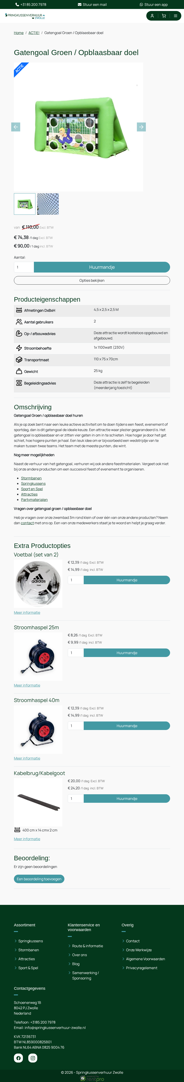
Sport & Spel (28, 967)
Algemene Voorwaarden (145, 958)
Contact (133, 940)
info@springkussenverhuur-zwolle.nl (55, 1027)
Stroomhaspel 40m (36, 700)
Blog (75, 963)
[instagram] (32, 1058)
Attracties (29, 494)
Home (19, 32)
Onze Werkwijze (139, 949)
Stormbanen (31, 478)
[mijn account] (152, 16)
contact (27, 522)
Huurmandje (102, 267)
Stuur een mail (95, 4)
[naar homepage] (25, 16)
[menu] (175, 16)
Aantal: (20, 257)
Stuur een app (156, 4)
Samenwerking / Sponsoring (85, 975)
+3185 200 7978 (42, 1022)
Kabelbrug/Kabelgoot (39, 773)
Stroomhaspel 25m (36, 627)
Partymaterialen (34, 499)
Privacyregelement (141, 967)
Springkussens (33, 483)
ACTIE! (33, 32)
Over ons (79, 954)
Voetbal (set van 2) (36, 554)
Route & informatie (87, 945)
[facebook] (18, 1058)
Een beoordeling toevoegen (39, 878)
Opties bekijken (92, 280)
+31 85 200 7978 (33, 4)
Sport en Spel (32, 488)
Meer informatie (27, 612)
